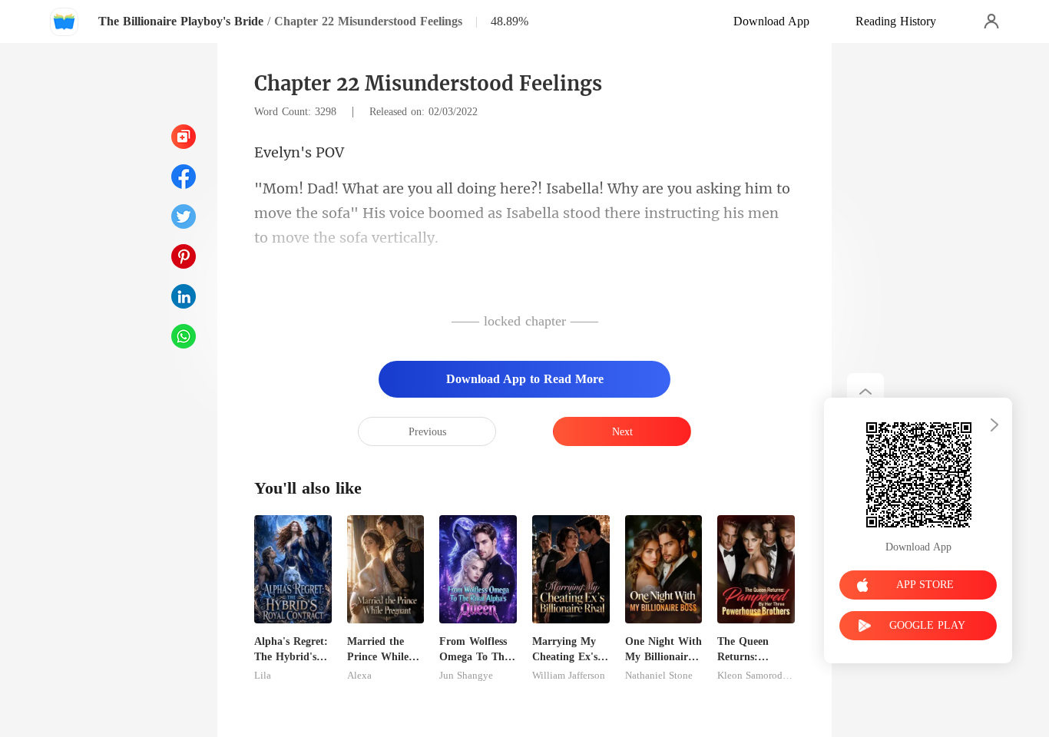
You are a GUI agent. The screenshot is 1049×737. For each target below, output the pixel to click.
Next (622, 432)
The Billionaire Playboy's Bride (180, 21)
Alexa (359, 675)
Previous (427, 432)
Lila (262, 675)
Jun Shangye (466, 675)
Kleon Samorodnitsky (756, 675)
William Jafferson (568, 675)
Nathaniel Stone (659, 675)
